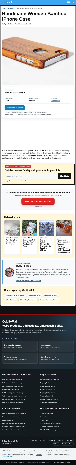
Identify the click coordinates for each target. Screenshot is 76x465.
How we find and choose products (14, 423)
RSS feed (56, 444)
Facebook (34, 440)
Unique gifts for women (48, 386)
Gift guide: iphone (50, 295)
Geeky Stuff (12, 8)
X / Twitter (43, 440)
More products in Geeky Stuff (16, 295)
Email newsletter (67, 444)
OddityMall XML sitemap (48, 430)
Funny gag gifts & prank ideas (12, 386)
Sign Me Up (64, 176)
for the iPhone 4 (19, 155)
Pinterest (52, 440)
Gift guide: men (11, 300)
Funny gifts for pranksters (48, 402)
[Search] (73, 2)
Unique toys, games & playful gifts (14, 396)
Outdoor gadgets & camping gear (13, 393)
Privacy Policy (44, 420)
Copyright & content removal (49, 426)
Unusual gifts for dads (47, 389)
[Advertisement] (38, 135)
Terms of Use (44, 417)
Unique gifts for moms (47, 393)
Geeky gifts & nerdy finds (11, 389)
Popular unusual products (11, 417)
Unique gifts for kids (47, 396)
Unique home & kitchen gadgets (13, 383)
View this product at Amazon (38, 201)
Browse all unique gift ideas (49, 300)
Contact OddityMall (46, 413)
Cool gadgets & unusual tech (12, 379)
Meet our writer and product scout (13, 426)
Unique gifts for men (47, 383)
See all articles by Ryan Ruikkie (28, 281)
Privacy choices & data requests (50, 423)
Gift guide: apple (35, 295)
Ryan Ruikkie (8, 24)
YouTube (69, 440)
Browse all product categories (12, 402)
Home (4, 8)
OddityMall (9, 321)
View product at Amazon (15, 107)
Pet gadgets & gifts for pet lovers (13, 399)
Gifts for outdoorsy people (49, 399)
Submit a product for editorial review (14, 430)
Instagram (61, 440)
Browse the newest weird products (14, 413)
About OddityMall (8, 420)
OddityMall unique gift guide (49, 379)
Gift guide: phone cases (28, 300)
